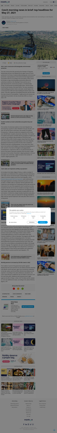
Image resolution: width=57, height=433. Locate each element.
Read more (29, 213)
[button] (13, 222)
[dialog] (28, 216)
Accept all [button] (42, 222)
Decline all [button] (32, 222)
